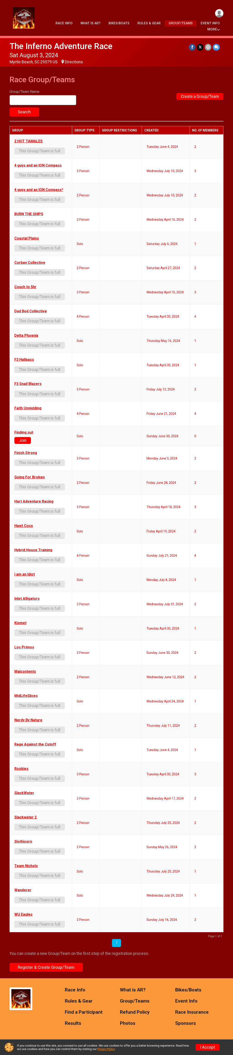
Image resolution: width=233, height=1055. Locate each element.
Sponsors (185, 1023)
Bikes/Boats (119, 23)
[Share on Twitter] (200, 47)
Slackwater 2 (25, 817)
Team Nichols (26, 866)
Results (73, 1023)
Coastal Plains (26, 238)
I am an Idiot (24, 574)
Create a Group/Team (200, 96)
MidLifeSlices (26, 696)
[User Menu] (219, 13)
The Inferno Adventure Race (61, 46)
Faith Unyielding (27, 408)
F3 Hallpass (24, 360)
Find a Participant (84, 1012)
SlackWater (24, 793)
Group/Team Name (24, 92)
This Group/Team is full (39, 151)
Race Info (64, 23)
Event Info (210, 23)
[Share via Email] (208, 47)
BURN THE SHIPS (28, 214)
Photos (127, 1023)
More (212, 29)
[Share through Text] (216, 47)
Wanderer (22, 890)
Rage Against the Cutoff (35, 744)
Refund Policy (134, 1012)
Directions (74, 62)
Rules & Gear (149, 23)
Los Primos (24, 647)
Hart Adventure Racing (33, 501)
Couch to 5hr (25, 287)
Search (24, 111)
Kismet (20, 623)
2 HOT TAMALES (28, 141)
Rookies (21, 769)
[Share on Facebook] (192, 47)
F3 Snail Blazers (28, 384)
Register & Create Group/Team (46, 967)
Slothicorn (23, 842)
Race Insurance (192, 1012)
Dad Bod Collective (30, 311)
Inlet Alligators (27, 599)
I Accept (207, 1047)
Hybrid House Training (33, 550)
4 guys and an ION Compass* (38, 190)
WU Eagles (23, 914)
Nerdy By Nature (28, 720)
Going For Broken (29, 477)
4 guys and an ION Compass (38, 165)
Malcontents (25, 672)
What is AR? (91, 23)
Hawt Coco (23, 526)
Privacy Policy (106, 1049)
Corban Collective (29, 263)
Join (22, 440)
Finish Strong (25, 453)
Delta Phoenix (26, 336)
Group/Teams (181, 23)
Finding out (23, 432)
